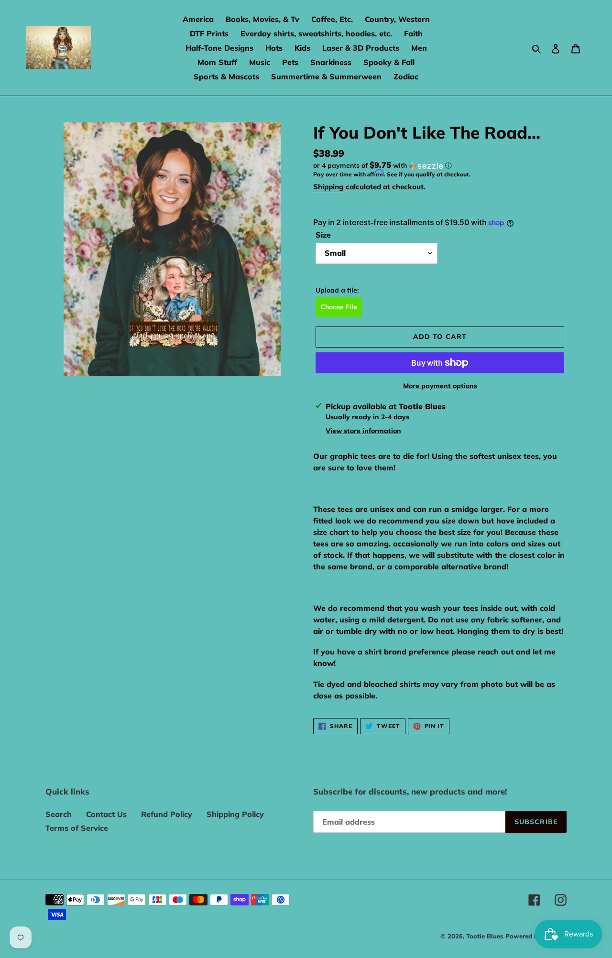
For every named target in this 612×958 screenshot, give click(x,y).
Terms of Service (76, 828)
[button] (382, 165)
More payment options (440, 385)
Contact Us (106, 814)
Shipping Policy (235, 814)
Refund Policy (166, 814)
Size (323, 235)
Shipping (328, 186)
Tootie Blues (485, 936)
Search (58, 814)
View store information (363, 430)
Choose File (338, 307)
